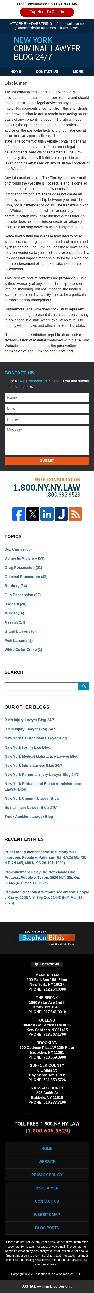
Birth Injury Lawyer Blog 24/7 (29, 720)
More (78, 71)
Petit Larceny (19, 641)
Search (83, 686)
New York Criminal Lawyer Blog (32, 798)
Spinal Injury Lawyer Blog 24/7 (31, 807)
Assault (15, 622)
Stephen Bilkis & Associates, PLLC (59, 1274)
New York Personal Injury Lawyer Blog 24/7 (42, 775)
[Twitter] (33, 514)
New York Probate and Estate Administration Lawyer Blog (43, 786)
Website (47, 1162)
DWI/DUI (15, 604)
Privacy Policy (47, 1175)
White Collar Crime (23, 650)
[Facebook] (19, 514)
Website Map (47, 1215)
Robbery (16, 586)
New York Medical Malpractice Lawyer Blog (41, 756)
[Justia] (61, 514)
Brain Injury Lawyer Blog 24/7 (30, 729)
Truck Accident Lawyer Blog (29, 817)
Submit (47, 461)
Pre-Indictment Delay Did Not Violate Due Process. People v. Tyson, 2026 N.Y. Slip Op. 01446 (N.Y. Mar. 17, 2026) (42, 877)
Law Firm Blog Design (45, 1286)
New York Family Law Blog (27, 747)
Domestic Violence (24, 558)
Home (15, 71)
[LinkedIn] (47, 514)
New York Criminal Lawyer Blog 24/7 (47, 49)
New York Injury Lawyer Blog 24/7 (33, 765)
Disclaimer (47, 1188)
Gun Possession (23, 595)
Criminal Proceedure (26, 577)
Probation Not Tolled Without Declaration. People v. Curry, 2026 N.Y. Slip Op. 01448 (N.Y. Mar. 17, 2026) (47, 897)
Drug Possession (23, 568)
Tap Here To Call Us (47, 12)
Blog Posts (47, 1228)
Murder (14, 613)
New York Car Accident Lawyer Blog (36, 738)
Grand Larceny (20, 631)
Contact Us (47, 71)
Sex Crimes (18, 549)
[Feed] (75, 514)
